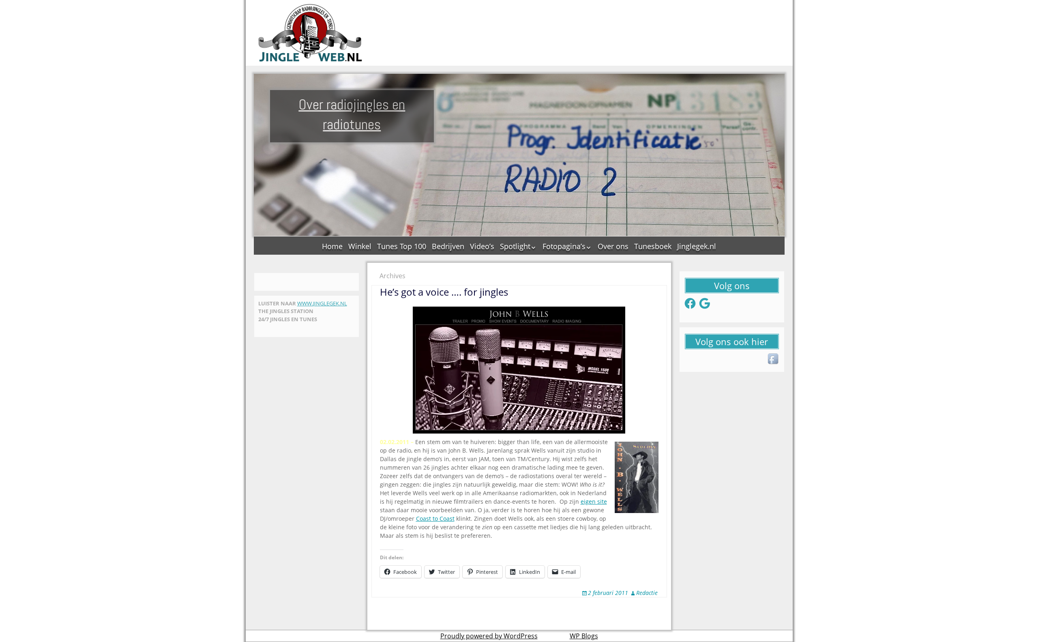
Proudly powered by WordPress (489, 635)
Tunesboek (652, 246)
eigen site (594, 501)
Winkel (359, 246)
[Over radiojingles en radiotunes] (310, 33)
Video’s (482, 246)
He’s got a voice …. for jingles (444, 291)
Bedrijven (448, 246)
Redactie (647, 593)
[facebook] (773, 359)
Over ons (613, 246)
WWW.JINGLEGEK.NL (322, 303)
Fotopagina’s (564, 246)
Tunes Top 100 (401, 246)
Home (332, 246)
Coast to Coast (435, 518)
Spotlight (515, 246)
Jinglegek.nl (696, 246)
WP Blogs (584, 635)
